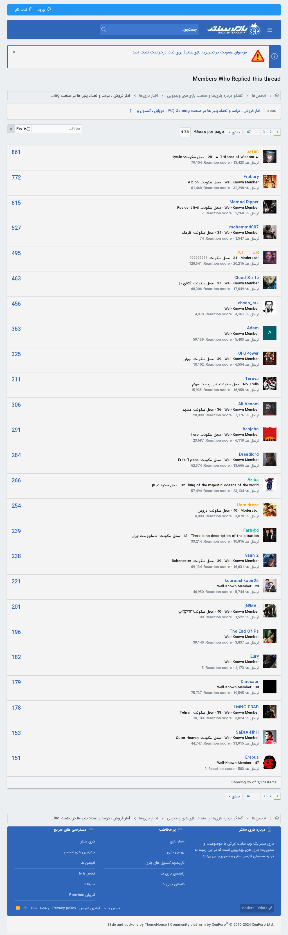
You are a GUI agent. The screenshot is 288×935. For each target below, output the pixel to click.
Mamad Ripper (244, 202)
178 (16, 708)
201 (16, 607)
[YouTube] (16, 925)
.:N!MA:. (251, 606)
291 (16, 430)
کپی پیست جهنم (204, 384)
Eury (254, 656)
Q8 (152, 485)
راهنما (44, 908)
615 (16, 203)
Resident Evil (188, 208)
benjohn (251, 429)
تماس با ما (87, 873)
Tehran (185, 713)
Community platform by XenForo (222, 925)
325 (16, 354)
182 (16, 657)
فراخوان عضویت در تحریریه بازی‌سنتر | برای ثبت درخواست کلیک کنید (189, 52)
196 (16, 632)
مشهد (187, 410)
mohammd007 (244, 227)
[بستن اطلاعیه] (14, 53)
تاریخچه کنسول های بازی (164, 863)
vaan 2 (252, 555)
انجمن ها (88, 863)
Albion (193, 182)
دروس (202, 511)
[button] (269, 29)
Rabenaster (181, 561)
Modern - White (255, 908)
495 (16, 253)
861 (16, 152)
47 (249, 132)
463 (16, 279)
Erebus (252, 757)
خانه (33, 908)
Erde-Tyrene (188, 460)
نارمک (186, 233)
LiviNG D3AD (246, 707)
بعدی (236, 132)
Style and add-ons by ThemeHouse (137, 925)
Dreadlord (249, 454)
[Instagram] (33, 925)
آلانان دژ (185, 283)
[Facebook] (41, 925)
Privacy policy (64, 908)
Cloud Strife (246, 278)
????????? (198, 258)
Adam (253, 328)
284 (16, 455)
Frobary (251, 177)
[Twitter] (25, 925)
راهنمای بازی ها (172, 873)
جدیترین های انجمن (79, 852)
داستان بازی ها (173, 884)
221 (16, 581)
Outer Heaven (187, 738)
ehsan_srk (248, 303)
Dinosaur (250, 681)
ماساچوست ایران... (143, 536)
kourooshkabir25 (242, 580)
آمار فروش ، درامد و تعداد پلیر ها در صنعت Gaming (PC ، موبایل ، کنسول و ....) (195, 111)
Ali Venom (248, 404)
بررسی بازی (175, 852)
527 (16, 228)
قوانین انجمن (89, 908)
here (195, 435)
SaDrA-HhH (247, 732)
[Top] (25, 908)
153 (16, 733)
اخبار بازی (177, 841)
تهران (187, 359)
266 (16, 481)
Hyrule (177, 157)
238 (16, 556)
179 (16, 682)
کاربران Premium (82, 895)
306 (16, 405)
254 (16, 506)
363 (16, 329)
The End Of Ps (244, 631)
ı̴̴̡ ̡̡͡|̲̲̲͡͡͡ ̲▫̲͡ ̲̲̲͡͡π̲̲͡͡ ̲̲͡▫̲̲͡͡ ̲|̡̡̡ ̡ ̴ (184, 612)
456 (16, 304)
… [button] (256, 132)
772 (16, 178)
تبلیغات (89, 884)
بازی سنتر (88, 841)
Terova (252, 379)
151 (16, 758)
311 (16, 380)
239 (16, 531)
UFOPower (248, 353)
